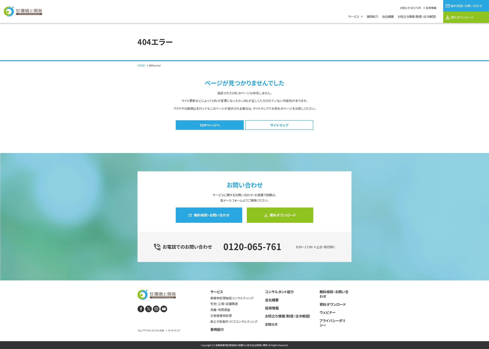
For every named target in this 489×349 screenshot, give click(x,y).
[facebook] (141, 309)
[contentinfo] (244, 314)
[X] (148, 309)
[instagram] (156, 309)
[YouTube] (163, 309)
